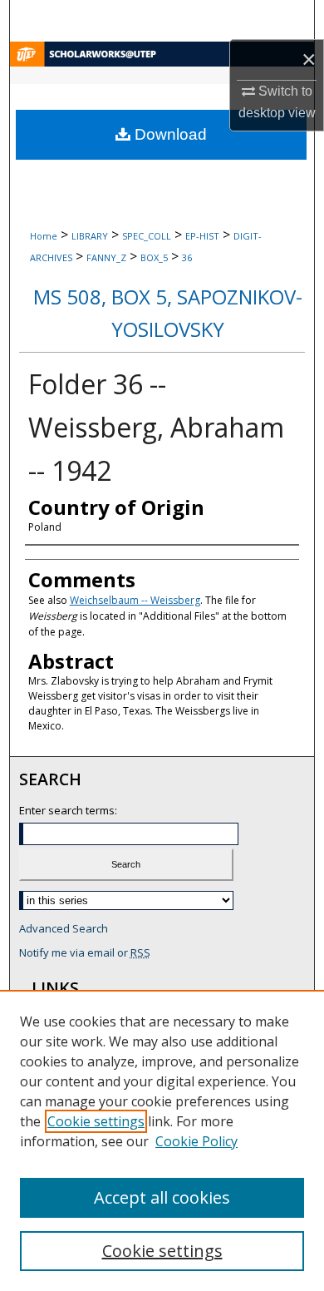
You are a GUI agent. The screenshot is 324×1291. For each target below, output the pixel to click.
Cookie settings (96, 1121)
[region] (162, 1140)
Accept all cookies (162, 1197)
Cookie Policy (196, 1141)
